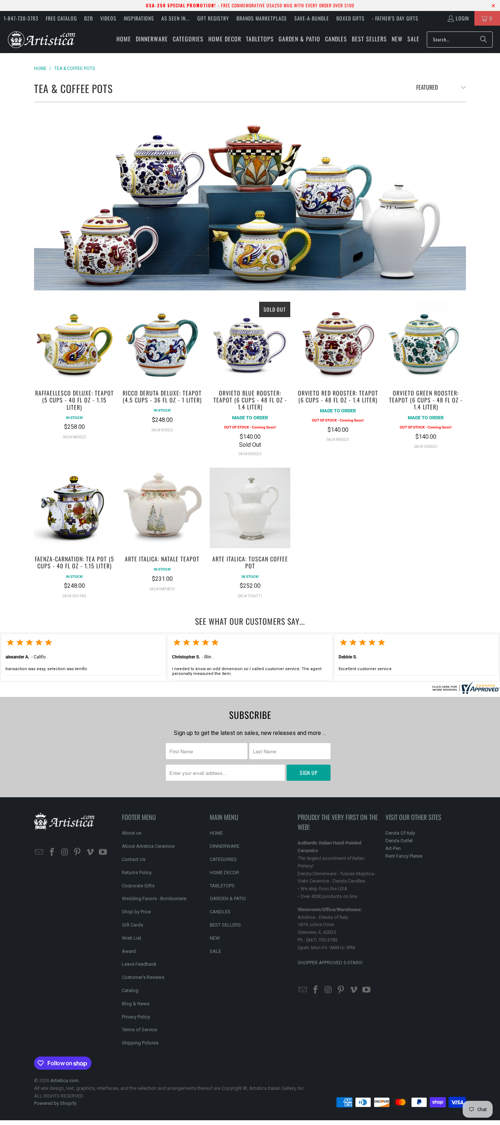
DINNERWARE (224, 846)
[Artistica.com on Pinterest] (77, 852)
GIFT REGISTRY (213, 18)
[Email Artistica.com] (39, 852)
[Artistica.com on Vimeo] (90, 852)
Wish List (131, 938)
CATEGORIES (223, 859)
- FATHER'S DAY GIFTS (395, 18)
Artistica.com (65, 1080)
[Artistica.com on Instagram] (64, 852)
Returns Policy (137, 872)
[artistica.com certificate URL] (465, 691)
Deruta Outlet (399, 840)
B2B (88, 18)
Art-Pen (393, 848)
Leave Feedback (139, 964)
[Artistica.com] (41, 39)
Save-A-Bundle (311, 18)
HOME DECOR (224, 872)
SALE (215, 951)
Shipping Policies (140, 1043)
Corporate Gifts (138, 885)
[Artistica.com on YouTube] (102, 852)
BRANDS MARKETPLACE (261, 18)
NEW (215, 938)
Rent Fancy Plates (403, 856)
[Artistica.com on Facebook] (52, 852)
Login (462, 18)
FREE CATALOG (61, 18)
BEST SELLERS (225, 925)
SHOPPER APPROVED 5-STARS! (330, 962)
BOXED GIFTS (350, 18)
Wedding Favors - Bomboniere (154, 898)
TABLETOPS (222, 885)
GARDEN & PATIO (228, 898)
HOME (216, 833)
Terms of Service (139, 1029)
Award (129, 951)
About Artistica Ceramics (148, 846)
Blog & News (135, 1003)
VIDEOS (108, 18)
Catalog (130, 990)
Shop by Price (136, 911)
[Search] (483, 39)
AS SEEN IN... (175, 18)
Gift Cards (132, 925)
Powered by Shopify (55, 1103)
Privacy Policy (136, 1017)
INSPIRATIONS (139, 18)
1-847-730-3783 (21, 18)
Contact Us (133, 859)
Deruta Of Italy (400, 833)
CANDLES (220, 911)
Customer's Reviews (143, 977)
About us (131, 833)
